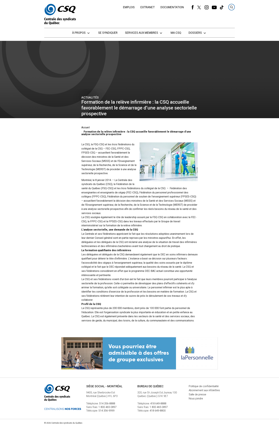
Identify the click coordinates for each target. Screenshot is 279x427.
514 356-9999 (106, 410)
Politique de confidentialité (204, 386)
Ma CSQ (176, 32)
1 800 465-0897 (107, 407)
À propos (79, 32)
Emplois (129, 7)
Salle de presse (197, 394)
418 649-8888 (158, 403)
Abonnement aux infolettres (204, 390)
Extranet (147, 7)
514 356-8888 (107, 403)
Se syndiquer (108, 32)
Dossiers (195, 32)
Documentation (172, 7)
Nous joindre (196, 398)
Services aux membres (142, 32)
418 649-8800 (158, 410)
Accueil (85, 127)
